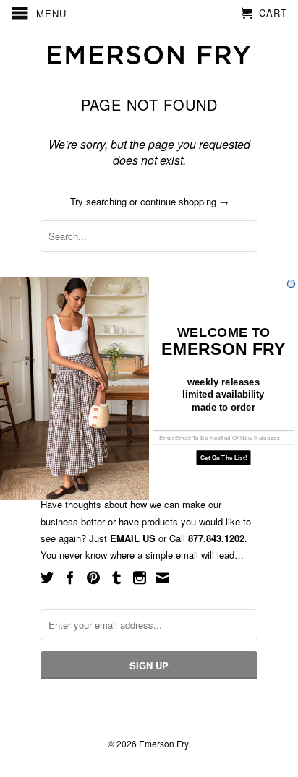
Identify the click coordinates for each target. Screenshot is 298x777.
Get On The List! (223, 458)
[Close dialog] (291, 284)
